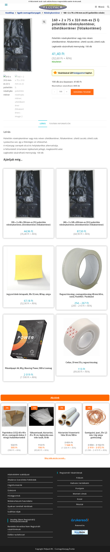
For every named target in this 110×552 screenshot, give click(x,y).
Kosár (79, 499)
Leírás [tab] (43, 123)
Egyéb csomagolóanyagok (29, 12)
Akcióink (55, 397)
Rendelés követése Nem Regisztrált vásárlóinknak (24, 528)
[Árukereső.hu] (79, 521)
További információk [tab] (59, 123)
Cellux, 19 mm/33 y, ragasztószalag (82, 362)
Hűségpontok (14, 495)
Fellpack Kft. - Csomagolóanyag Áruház (59, 549)
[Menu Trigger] (6, 4)
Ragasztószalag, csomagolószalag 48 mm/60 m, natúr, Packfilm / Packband (81, 295)
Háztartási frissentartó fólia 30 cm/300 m (68, 434)
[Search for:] (107, 7)
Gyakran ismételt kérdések (20, 506)
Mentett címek (80, 493)
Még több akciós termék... (55, 458)
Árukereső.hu (80, 525)
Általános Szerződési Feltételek (22, 479)
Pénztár (79, 504)
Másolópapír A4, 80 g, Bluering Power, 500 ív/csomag (28, 368)
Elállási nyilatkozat (16, 534)
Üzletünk (12, 490)
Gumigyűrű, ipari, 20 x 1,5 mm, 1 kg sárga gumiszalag (96, 435)
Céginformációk (15, 485)
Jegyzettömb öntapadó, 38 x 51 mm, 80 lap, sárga (28, 294)
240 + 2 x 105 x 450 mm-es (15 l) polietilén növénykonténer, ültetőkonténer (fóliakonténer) (81, 223)
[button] (44, 22)
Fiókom (79, 477)
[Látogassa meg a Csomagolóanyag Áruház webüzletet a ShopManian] (80, 532)
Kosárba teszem (82, 92)
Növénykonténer (52, 12)
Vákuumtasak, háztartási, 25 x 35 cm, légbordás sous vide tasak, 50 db (41, 435)
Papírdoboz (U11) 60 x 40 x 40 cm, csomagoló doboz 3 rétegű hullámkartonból (14, 435)
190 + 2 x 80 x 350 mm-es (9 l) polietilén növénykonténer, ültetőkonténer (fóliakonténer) (28, 223)
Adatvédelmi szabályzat (19, 474)
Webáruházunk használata (20, 501)
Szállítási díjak (14, 511)
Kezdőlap (9, 12)
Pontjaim (79, 488)
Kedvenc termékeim (79, 483)
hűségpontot (79, 73)
